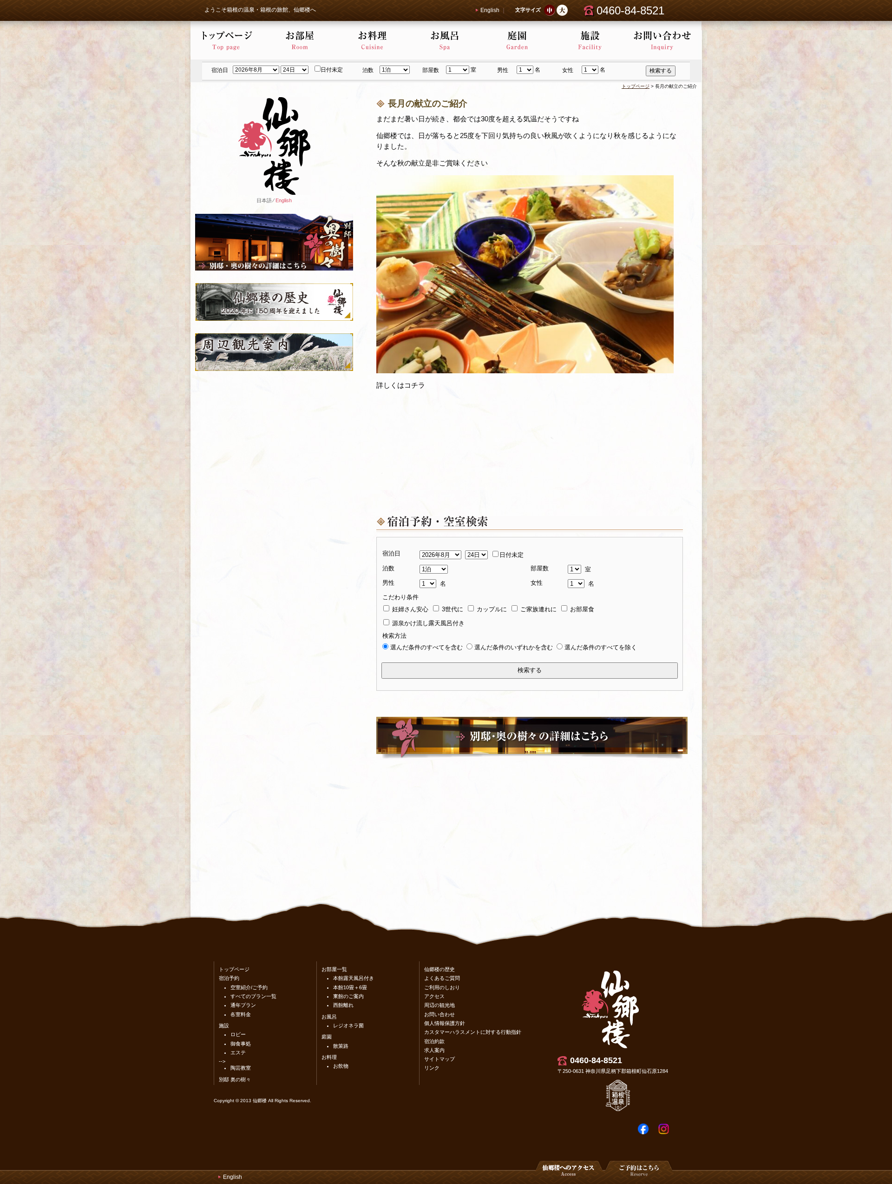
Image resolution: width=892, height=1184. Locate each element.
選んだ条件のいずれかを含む (513, 647)
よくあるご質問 (442, 978)
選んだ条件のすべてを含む (426, 647)
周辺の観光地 (439, 1005)
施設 (589, 40)
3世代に (451, 609)
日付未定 (332, 69)
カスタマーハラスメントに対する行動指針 (472, 1032)
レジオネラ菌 (348, 1025)
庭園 (516, 40)
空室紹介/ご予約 (249, 987)
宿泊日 (219, 70)
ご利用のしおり (442, 987)
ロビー (238, 1034)
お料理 (371, 40)
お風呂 (444, 40)
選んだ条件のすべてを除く (600, 647)
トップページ (226, 40)
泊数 (368, 70)
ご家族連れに (537, 609)
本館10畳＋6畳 (350, 987)
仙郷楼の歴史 (439, 969)
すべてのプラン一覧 (253, 996)
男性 (502, 70)
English (489, 10)
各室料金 (240, 1014)
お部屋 (299, 40)
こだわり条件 (400, 597)
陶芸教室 (240, 1068)
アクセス (434, 996)
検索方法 (394, 635)
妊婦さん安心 (409, 609)
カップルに (491, 609)
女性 (567, 70)
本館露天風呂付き (353, 978)
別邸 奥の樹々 (235, 1079)
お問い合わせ (661, 40)
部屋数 (430, 70)
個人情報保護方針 (444, 1023)
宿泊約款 (434, 1041)
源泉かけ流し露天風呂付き (427, 623)
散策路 (340, 1046)
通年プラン (243, 1005)
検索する (660, 70)
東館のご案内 (348, 996)
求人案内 (434, 1050)
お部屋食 (581, 609)
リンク (431, 1068)
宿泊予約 (229, 978)
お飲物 (340, 1066)
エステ (238, 1052)
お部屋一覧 (334, 969)
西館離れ (343, 1005)
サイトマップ (439, 1059)
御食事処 (240, 1043)
